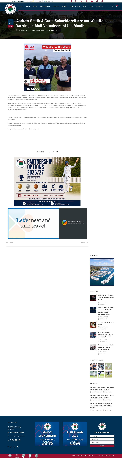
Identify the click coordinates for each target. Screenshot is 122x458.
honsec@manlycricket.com (17, 436)
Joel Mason (103, 329)
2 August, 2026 (104, 327)
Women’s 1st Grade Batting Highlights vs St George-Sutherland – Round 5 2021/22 (102, 406)
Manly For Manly (49, 30)
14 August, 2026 (104, 316)
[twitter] (81, 1)
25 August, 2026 (104, 302)
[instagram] (97, 1)
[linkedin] (76, 1)
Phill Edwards (23, 30)
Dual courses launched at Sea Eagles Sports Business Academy (106, 347)
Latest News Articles (38, 30)
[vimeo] (86, 1)
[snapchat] (102, 1)
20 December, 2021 (96, 392)
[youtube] (92, 1)
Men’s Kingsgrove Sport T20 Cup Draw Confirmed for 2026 (106, 297)
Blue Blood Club (75, 6)
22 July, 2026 (103, 339)
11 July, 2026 (103, 351)
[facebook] (71, 1)
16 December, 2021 (96, 410)
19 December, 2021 (96, 400)
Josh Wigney (103, 304)
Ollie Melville (108, 392)
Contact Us (99, 6)
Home (21, 6)
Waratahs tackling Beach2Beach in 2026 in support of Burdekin (105, 335)
